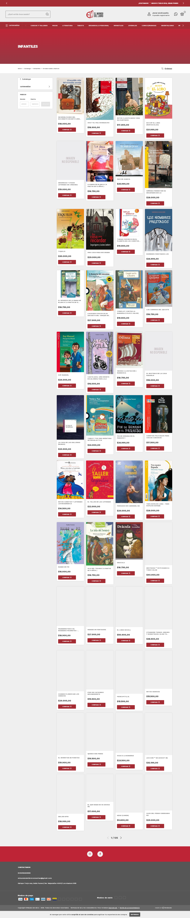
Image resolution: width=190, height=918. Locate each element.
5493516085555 (24, 873)
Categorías (14, 25)
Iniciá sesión (163, 13)
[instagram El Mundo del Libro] (90, 854)
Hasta (33, 99)
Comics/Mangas (149, 25)
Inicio (20, 69)
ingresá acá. (112, 908)
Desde (22, 99)
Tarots (80, 25)
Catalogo (27, 69)
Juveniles (132, 25)
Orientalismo (167, 25)
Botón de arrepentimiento (130, 908)
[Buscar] (47, 14)
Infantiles (118, 25)
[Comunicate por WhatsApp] (176, 14)
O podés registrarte (160, 15)
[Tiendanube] (163, 908)
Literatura (67, 25)
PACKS (55, 25)
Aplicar (46, 104)
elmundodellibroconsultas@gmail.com (35, 878)
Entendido (135, 914)
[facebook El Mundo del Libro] (100, 854)
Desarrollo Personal (99, 25)
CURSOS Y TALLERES (39, 25)
